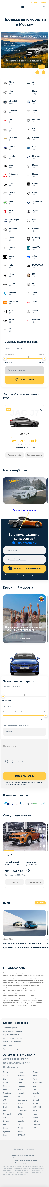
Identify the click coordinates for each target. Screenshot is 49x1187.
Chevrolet (7, 1114)
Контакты (30, 1150)
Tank (35, 1114)
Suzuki (20, 1103)
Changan (6, 1086)
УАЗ (34, 1128)
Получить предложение (27, 568)
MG (34, 1089)
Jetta (35, 1075)
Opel (20, 1082)
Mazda (20, 1072)
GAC (5, 1107)
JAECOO (21, 1135)
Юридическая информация (24, 1158)
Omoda (36, 1093)
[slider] (5, 358)
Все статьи (40, 902)
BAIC (20, 1114)
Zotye (5, 1096)
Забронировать (34, 882)
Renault (21, 1093)
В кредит (15, 882)
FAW (5, 1089)
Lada (5, 1135)
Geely (5, 1075)
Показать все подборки (24, 510)
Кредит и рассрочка (15, 1022)
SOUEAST (37, 1107)
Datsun (6, 1121)
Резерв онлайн (14, 455)
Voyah (35, 1117)
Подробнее (24, 638)
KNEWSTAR (37, 1082)
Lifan (5, 1079)
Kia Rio (9, 855)
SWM (35, 1110)
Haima (20, 1132)
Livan (35, 1086)
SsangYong (22, 1100)
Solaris (35, 1103)
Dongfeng (7, 1103)
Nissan (20, 1079)
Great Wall (7, 1093)
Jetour (35, 1072)
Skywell (36, 1100)
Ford (5, 1124)
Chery (5, 1072)
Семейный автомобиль (12, 1031)
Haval (5, 1082)
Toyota (20, 1107)
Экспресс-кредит (38, 2)
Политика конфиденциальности (24, 1155)
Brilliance (21, 1117)
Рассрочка (7, 1045)
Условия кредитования (24, 1163)
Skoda (20, 1096)
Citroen (6, 1117)
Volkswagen (22, 1110)
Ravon (20, 1089)
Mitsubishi (22, 1075)
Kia (4, 1110)
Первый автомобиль (11, 1035)
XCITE (35, 1121)
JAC (4, 1100)
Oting (35, 1096)
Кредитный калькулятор (13, 1049)
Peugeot (21, 1086)
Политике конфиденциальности (24, 577)
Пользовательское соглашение (24, 1160)
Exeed (20, 1124)
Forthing (21, 1128)
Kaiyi (35, 1079)
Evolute (21, 1121)
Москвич (36, 1124)
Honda (5, 1128)
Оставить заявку (24, 776)
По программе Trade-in (12, 1038)
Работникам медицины (12, 1042)
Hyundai (6, 1132)
